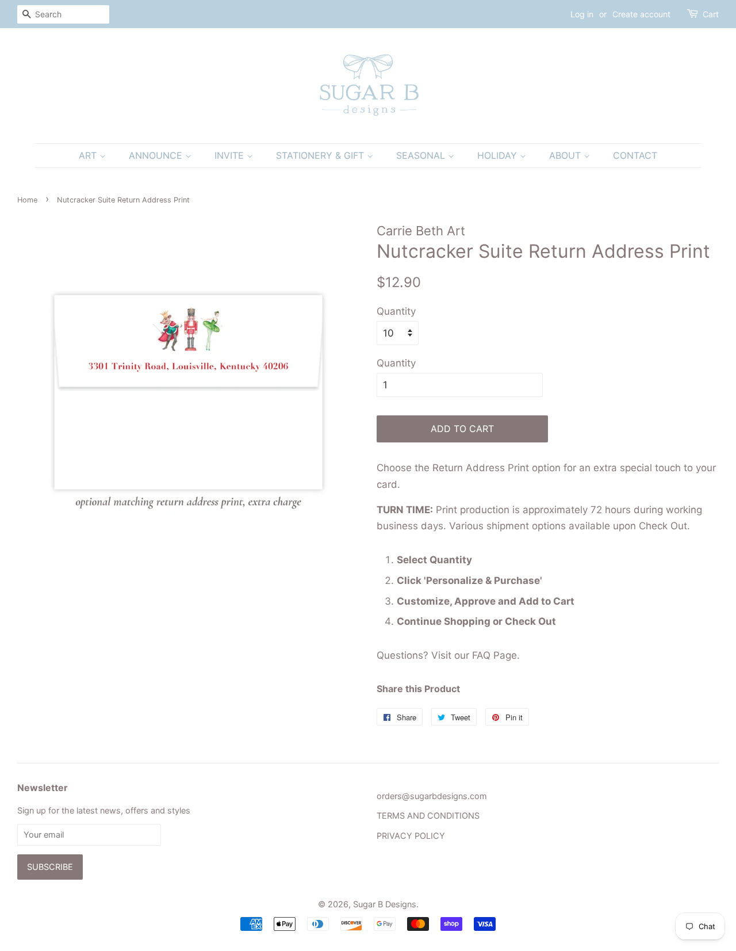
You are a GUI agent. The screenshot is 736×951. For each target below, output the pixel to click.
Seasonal (422, 155)
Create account (641, 14)
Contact (635, 155)
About (566, 155)
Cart (711, 14)
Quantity (396, 311)
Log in (581, 14)
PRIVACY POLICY (411, 836)
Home (27, 200)
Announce (157, 155)
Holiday (498, 155)
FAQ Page (494, 655)
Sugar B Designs (384, 904)
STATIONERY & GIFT (321, 155)
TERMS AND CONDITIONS (428, 815)
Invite (230, 155)
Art (89, 155)
